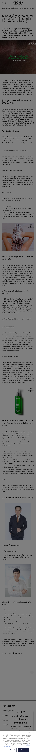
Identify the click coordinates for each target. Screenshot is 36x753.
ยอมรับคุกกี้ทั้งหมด (23, 750)
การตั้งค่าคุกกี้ (11, 750)
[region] (18, 742)
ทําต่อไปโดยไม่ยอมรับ (30, 732)
